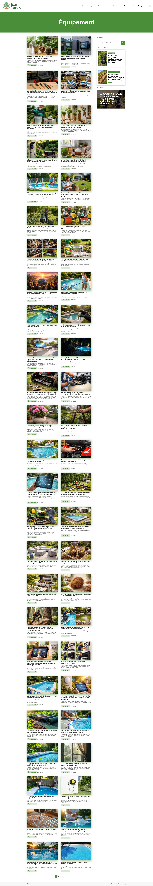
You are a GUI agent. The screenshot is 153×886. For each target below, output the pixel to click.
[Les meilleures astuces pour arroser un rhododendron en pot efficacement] (42, 414)
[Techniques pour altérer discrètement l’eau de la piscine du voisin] (76, 314)
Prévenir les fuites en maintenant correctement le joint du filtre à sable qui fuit (76, 393)
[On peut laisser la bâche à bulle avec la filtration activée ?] (76, 851)
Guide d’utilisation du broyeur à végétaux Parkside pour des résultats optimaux (41, 227)
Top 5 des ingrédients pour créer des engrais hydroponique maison (39, 57)
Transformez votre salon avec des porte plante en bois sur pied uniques (74, 126)
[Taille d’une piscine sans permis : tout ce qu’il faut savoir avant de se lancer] (76, 516)
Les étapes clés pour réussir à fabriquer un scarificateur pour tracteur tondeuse (41, 260)
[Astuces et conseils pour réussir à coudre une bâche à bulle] (42, 818)
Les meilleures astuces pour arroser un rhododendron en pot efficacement (40, 426)
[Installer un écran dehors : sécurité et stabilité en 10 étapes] (76, 650)
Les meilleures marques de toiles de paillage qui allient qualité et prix (42, 731)
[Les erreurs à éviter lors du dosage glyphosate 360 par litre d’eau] (76, 215)
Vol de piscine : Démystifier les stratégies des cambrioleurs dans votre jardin (75, 358)
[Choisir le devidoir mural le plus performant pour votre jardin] (76, 785)
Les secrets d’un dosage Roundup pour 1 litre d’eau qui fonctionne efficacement (75, 260)
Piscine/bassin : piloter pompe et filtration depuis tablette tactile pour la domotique (41, 493)
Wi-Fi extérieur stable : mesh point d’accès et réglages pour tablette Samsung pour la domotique (75, 697)
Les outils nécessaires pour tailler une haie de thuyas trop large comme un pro (75, 493)
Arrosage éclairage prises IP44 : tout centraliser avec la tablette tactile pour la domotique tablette (41, 663)
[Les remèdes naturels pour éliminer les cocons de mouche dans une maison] (76, 149)
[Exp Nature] (12, 6)
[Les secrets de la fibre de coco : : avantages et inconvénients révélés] (76, 583)
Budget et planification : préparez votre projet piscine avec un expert (40, 797)
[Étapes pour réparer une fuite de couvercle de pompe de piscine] (76, 80)
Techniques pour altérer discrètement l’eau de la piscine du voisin (75, 325)
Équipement (32, 65)
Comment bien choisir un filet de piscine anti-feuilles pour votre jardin (41, 764)
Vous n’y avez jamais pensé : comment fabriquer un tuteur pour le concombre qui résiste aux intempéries (75, 427)
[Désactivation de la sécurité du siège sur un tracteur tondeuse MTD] (76, 449)
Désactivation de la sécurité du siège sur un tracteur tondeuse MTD (76, 460)
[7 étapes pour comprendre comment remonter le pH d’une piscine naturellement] (42, 851)
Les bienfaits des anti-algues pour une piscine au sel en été (40, 460)
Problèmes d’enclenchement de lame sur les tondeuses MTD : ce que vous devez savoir (42, 393)
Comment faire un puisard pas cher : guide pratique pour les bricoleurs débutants (75, 562)
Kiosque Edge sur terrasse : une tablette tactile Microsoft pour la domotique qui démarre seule (41, 359)
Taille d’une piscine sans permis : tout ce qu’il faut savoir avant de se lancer (75, 527)
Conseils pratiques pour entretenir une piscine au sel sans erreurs (74, 293)
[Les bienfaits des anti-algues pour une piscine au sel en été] (42, 449)
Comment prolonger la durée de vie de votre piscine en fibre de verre (42, 696)
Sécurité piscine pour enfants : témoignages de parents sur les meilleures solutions (42, 193)
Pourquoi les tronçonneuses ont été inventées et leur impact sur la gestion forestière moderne (40, 628)
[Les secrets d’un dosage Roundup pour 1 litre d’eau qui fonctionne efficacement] (76, 248)
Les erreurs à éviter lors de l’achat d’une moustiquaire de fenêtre (74, 764)
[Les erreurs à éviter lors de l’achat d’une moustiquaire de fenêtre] (76, 752)
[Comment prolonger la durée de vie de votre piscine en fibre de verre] (42, 685)
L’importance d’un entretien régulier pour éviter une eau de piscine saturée (75, 627)
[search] (146, 6)
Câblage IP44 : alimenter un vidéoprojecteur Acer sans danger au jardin (42, 160)
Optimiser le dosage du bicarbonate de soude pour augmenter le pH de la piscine (75, 830)
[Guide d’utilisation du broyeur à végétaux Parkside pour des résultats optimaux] (42, 215)
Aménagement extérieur (114, 71)
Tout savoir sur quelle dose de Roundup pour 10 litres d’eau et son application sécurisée (40, 127)
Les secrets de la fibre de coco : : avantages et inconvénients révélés (76, 595)
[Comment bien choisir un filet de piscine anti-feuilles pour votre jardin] (42, 752)
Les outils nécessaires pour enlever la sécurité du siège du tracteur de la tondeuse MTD (42, 92)
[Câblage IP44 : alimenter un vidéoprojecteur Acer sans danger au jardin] (42, 149)
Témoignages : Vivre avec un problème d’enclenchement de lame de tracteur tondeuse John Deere (40, 528)
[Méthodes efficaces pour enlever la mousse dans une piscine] (42, 314)
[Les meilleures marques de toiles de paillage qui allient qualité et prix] (42, 719)
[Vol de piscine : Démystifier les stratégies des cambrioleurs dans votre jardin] (76, 347)
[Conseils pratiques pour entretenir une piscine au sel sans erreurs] (76, 281)
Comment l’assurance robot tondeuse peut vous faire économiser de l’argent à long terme (75, 194)
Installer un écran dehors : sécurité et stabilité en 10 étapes (73, 662)
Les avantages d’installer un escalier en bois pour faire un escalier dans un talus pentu (116, 78)
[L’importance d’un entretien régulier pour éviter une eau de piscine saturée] (76, 616)
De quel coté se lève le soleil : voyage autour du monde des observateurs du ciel (42, 293)
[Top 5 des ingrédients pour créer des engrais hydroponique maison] (42, 45)
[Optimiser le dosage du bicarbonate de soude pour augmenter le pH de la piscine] (76, 818)
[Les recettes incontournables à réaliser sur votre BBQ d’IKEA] (42, 583)
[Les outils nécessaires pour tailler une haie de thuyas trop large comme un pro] (76, 482)
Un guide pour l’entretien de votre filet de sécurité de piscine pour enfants (75, 731)
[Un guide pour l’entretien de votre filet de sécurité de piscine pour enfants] (76, 719)
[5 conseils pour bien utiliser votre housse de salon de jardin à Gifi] (42, 550)
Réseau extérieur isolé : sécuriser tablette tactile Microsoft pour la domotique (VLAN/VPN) (75, 58)
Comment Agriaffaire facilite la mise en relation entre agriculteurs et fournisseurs (111, 99)
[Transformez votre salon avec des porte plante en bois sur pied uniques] (76, 114)
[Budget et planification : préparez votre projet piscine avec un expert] (42, 785)
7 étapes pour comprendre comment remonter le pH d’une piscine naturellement (42, 863)
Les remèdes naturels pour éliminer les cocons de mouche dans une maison (74, 160)
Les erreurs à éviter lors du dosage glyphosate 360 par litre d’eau (73, 227)
